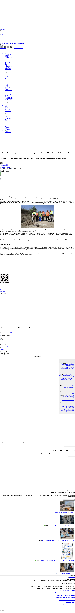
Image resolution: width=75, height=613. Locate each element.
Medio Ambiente (3, 289)
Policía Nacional (7, 109)
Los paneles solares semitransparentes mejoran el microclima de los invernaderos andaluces (67, 379)
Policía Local (7, 108)
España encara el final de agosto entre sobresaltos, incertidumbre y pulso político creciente (67, 364)
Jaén (5, 78)
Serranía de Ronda (8, 68)
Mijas (6, 64)
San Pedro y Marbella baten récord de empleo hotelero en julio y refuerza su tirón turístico (66, 375)
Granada (6, 76)
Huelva (6, 77)
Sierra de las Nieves (8, 69)
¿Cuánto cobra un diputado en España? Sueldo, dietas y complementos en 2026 (67, 392)
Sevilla (6, 80)
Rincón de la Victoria (8, 66)
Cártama (6, 56)
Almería (6, 73)
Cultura (6, 104)
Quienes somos (19, 612)
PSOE (6, 120)
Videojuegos (7, 127)
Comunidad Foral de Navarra (9, 94)
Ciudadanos (7, 114)
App (5, 44)
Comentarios (7, 167)
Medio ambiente (7, 126)
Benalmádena (7, 55)
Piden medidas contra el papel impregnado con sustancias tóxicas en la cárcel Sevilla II (67, 372)
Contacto (30, 612)
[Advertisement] (31, 7)
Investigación (7, 125)
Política (3, 113)
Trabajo (1, 290)
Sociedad (4, 122)
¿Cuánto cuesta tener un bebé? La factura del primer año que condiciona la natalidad (67, 383)
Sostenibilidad (2, 286)
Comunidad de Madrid (8, 92)
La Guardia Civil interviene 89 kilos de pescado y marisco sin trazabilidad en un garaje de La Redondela (67, 410)
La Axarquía (7, 61)
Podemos (6, 115)
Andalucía (4, 72)
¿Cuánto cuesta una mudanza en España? (67, 573)
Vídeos (17, 48)
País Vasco (6, 95)
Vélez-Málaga (7, 71)
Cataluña (6, 89)
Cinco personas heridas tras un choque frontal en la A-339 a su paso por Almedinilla (66, 413)
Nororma (6, 65)
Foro (3, 44)
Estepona (6, 59)
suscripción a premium (12, 332)
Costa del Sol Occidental (9, 58)
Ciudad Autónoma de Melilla (9, 98)
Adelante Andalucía (8, 118)
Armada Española (8, 111)
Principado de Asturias (8, 83)
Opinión (3, 130)
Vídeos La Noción (3, 48)
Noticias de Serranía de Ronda (67, 600)
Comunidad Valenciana (8, 90)
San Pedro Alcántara (10, 48)
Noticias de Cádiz (70, 602)
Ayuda (10, 612)
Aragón (6, 82)
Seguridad (4, 105)
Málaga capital (7, 62)
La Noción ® (2, 612)
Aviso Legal (35, 612)
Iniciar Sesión (2, 32)
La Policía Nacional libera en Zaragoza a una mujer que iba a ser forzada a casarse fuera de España (66, 396)
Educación (6, 124)
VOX (6, 116)
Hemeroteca (25, 48)
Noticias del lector (8, 132)
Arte (5, 103)
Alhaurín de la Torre (8, 54)
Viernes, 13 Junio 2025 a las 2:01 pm (6, 165)
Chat (1, 44)
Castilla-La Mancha (8, 88)
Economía (4, 101)
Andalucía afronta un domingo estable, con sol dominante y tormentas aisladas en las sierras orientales (67, 386)
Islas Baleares (7, 84)
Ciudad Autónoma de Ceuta (9, 97)
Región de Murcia (8, 93)
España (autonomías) (8, 99)
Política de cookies (52, 612)
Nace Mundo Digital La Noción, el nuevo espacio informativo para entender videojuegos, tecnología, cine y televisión (67, 369)
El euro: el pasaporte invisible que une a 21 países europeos (69, 389)
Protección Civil (7, 106)
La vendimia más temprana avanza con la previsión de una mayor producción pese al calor (68, 406)
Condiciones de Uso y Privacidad (42, 612)
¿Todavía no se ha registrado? (5, 346)
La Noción (2, 43)
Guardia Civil (7, 110)
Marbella (6, 63)
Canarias (6, 85)
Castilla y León (7, 87)
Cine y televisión (7, 129)
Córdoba (6, 75)
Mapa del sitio (14, 612)
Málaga (3, 53)
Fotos (15, 48)
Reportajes (6, 131)
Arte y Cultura (4, 102)
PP (5, 119)
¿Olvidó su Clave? (3, 349)
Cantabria (6, 86)
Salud (6, 123)
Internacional (6, 100)
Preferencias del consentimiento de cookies (62, 612)
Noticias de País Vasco (69, 604)
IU (5, 117)
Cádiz (6, 74)
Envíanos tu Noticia (26, 612)
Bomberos (6, 107)
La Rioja (6, 96)
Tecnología (6, 128)
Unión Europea (2, 291)
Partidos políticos (7, 121)
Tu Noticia (21, 48)
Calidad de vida (2, 288)
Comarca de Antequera (8, 57)
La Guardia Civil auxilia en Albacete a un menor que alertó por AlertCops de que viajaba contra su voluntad (67, 400)
